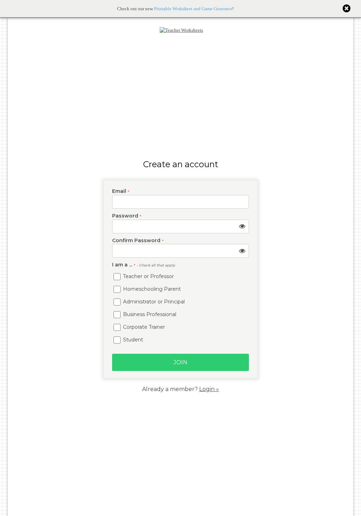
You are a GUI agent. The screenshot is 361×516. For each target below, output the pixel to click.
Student (132, 339)
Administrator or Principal (153, 301)
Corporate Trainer (143, 327)
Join (180, 362)
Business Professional (149, 314)
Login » (209, 389)
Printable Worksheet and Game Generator (193, 8)
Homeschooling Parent (151, 289)
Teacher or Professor (148, 276)
